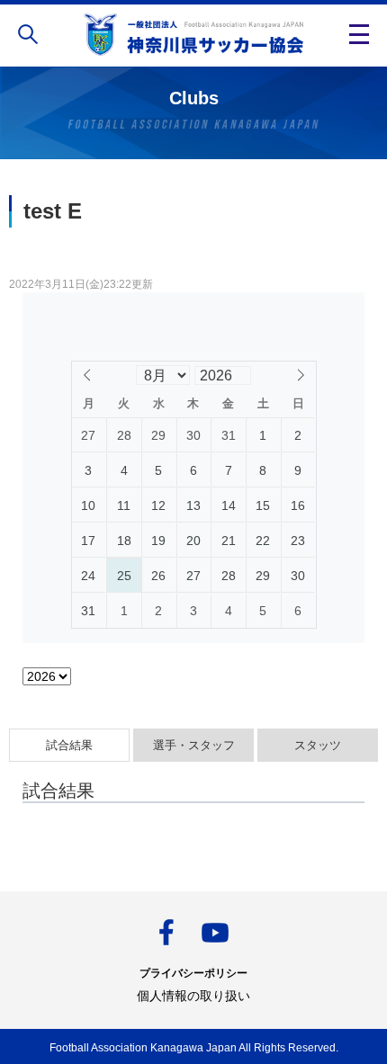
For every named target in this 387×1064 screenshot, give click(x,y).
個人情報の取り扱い (193, 995)
